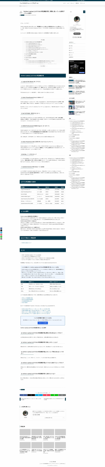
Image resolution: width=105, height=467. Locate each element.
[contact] (83, 0)
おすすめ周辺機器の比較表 (31, 53)
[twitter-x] (77, 0)
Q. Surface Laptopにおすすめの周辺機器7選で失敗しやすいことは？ (39, 62)
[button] (23, 395)
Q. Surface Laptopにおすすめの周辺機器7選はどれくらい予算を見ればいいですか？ (42, 63)
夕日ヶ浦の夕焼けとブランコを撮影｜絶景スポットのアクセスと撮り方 (36, 313)
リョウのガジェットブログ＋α (29, 3)
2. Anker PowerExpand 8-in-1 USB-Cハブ (35, 44)
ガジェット (22, 389)
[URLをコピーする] (62, 395)
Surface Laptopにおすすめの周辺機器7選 (34, 41)
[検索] (84, 0)
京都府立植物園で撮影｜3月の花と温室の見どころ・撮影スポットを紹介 (36, 310)
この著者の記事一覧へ (48, 417)
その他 (71, 45)
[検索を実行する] (84, 11)
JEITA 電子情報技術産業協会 (27, 299)
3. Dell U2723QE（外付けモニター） (34, 46)
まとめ (27, 59)
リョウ (25, 417)
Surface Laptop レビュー (27, 242)
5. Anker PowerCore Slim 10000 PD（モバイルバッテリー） (38, 49)
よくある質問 (28, 55)
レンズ (71, 54)
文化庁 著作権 (24, 302)
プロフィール (77, 33)
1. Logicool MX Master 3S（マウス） (34, 43)
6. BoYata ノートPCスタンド (33, 50)
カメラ (71, 50)
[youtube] (81, 0)
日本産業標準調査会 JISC (27, 301)
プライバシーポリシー (55, 463)
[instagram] (79, 0)
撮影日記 (71, 57)
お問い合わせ (62, 463)
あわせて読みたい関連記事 (31, 57)
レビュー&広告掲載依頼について (45, 463)
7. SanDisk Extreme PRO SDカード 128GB (35, 52)
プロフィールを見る (43, 322)
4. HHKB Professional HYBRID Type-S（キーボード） (37, 47)
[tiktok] (80, 0)
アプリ (71, 48)
